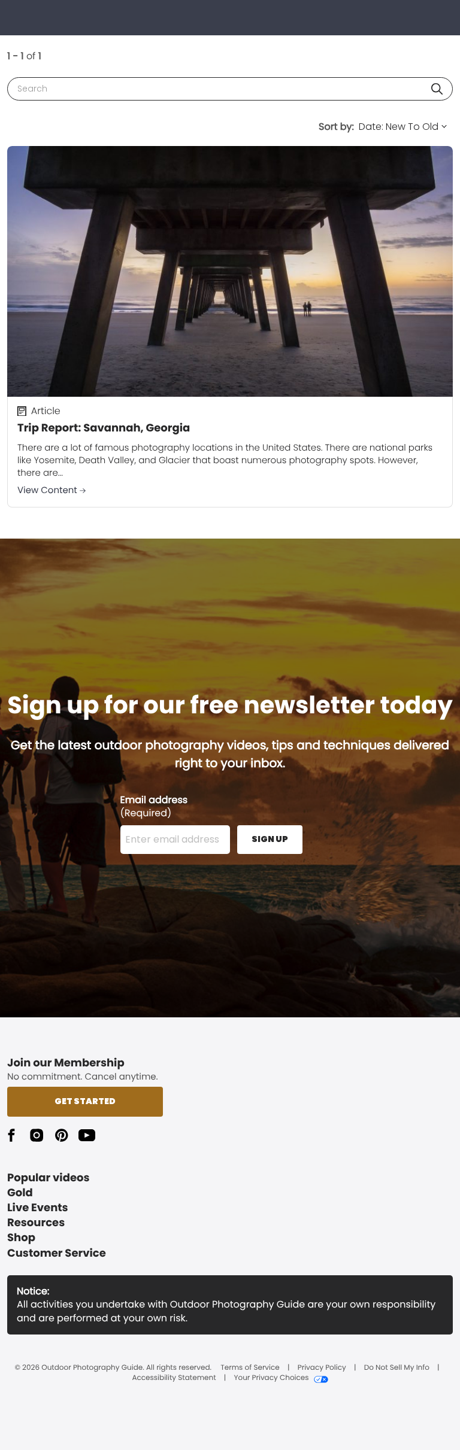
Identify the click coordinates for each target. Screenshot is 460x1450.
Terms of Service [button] (249, 1368)
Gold (20, 1192)
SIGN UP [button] (270, 839)
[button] (436, 88)
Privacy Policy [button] (322, 1368)
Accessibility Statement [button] (174, 1378)
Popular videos (48, 1178)
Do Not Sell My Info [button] (396, 1368)
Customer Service (56, 1253)
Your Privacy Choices (271, 1378)
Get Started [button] (85, 1101)
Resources (36, 1222)
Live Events (37, 1207)
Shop (21, 1237)
